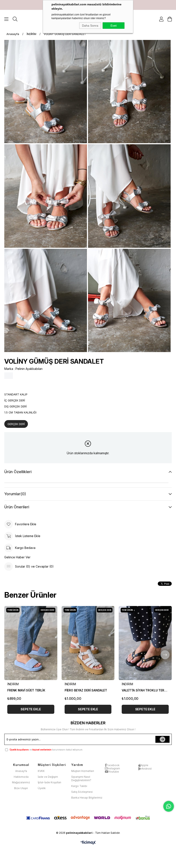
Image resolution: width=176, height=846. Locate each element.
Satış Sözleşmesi (82, 791)
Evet (114, 25)
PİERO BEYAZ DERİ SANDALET (86, 690)
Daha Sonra (90, 25)
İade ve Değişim (48, 776)
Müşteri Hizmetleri (82, 771)
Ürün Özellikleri (18, 471)
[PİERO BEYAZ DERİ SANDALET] (88, 643)
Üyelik (42, 788)
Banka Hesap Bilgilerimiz (86, 797)
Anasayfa (21, 771)
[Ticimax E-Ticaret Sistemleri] (88, 843)
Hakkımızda (21, 776)
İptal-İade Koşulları (49, 782)
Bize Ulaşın (21, 788)
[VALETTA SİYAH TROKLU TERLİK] (145, 643)
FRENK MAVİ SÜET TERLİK (26, 690)
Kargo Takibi (79, 786)
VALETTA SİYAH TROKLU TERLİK (145, 690)
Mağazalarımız (21, 782)
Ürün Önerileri (16, 507)
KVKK (41, 771)
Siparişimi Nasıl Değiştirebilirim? (81, 778)
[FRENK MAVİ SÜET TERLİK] (30, 643)
